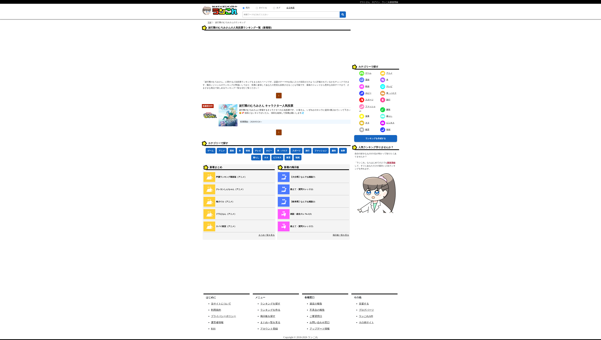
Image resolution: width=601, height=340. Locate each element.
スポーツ (296, 150)
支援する (364, 303)
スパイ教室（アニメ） (226, 226)
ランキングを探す (270, 303)
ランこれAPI (366, 316)
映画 (248, 150)
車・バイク (282, 150)
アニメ (222, 150)
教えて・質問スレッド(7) (301, 226)
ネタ (266, 157)
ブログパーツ (366, 310)
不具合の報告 (317, 310)
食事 (343, 150)
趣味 (334, 150)
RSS (213, 328)
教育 (288, 157)
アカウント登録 (269, 328)
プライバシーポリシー (223, 316)
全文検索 (290, 8)
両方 (248, 8)
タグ (278, 8)
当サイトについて (221, 303)
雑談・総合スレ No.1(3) (300, 214)
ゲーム (211, 150)
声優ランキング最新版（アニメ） (231, 177)
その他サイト (366, 322)
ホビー (269, 150)
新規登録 (391, 162)
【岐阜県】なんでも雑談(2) (302, 201)
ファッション (321, 150)
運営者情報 (217, 322)
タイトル (263, 8)
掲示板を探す (267, 316)
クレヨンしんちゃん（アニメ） (230, 189)
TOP (209, 22)
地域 (297, 157)
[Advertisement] (276, 56)
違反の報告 (316, 303)
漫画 (232, 150)
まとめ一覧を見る (266, 235)
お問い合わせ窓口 (320, 322)
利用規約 (216, 310)
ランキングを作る (270, 310)
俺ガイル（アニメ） (225, 201)
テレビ (258, 150)
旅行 (308, 150)
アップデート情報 (320, 328)
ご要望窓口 (316, 316)
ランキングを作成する (375, 138)
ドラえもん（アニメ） (226, 214)
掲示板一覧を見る (341, 235)
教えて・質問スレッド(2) (301, 189)
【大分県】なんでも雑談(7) (302, 177)
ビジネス (277, 157)
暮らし (256, 157)
